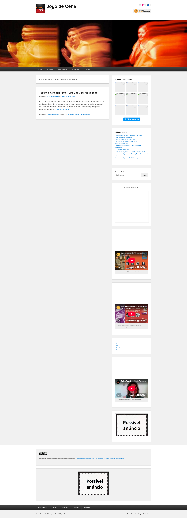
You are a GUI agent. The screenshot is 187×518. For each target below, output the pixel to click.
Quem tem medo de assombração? (125, 139)
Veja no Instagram (133, 119)
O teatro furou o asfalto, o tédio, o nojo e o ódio (128, 135)
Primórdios (55, 114)
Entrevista (119, 350)
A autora (50, 69)
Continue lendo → (63, 109)
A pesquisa (75, 69)
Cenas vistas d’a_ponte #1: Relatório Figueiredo (128, 158)
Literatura (119, 346)
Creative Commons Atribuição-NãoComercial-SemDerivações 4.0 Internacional (100, 458)
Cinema (49, 114)
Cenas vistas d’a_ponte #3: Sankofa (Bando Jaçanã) (130, 151)
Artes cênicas (120, 342)
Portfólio (87, 69)
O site (40, 69)
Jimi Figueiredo (85, 114)
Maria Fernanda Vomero (69, 96)
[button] (120, 87)
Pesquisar (145, 175)
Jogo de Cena (61, 6)
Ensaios (118, 348)
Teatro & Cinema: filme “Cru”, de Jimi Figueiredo (68, 92)
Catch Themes (147, 514)
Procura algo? (119, 172)
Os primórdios (62, 69)
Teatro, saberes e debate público (124, 137)
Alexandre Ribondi (73, 114)
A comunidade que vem (121, 143)
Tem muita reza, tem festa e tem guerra (126, 141)
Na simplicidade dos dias (122, 149)
